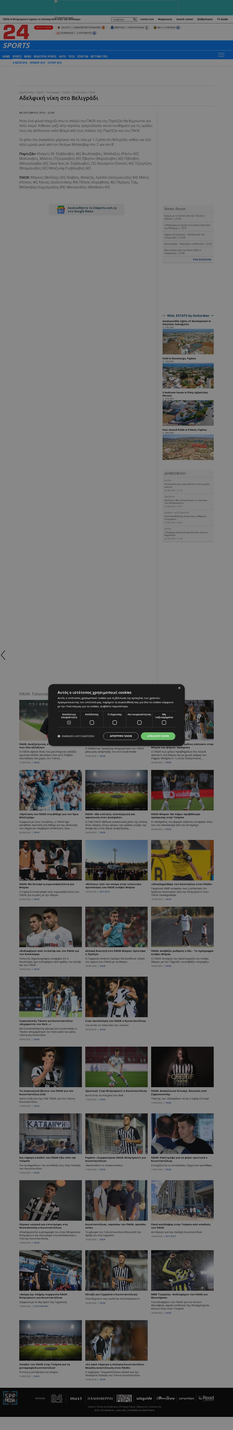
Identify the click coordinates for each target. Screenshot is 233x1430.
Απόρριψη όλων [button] (121, 736)
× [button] (179, 688)
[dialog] (116, 715)
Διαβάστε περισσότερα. (114, 706)
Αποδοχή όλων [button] (158, 736)
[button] (76, 736)
